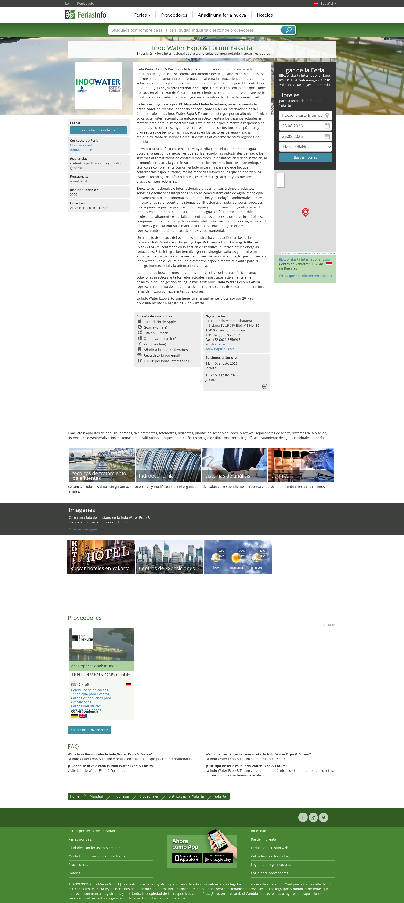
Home (74, 796)
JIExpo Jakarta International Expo (304, 259)
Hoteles (265, 15)
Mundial (96, 796)
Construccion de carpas (89, 690)
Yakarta (220, 796)
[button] (306, 212)
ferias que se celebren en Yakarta (305, 275)
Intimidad (258, 831)
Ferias (141, 15)
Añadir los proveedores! (89, 730)
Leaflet (287, 253)
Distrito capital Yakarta (186, 796)
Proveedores (174, 15)
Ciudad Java (148, 796)
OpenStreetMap (308, 253)
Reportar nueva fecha (98, 130)
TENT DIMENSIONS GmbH (100, 675)
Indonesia (121, 796)
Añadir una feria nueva (222, 15)
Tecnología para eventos (90, 694)
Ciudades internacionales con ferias (97, 856)
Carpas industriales (86, 706)
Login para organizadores (271, 864)
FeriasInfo (88, 14)
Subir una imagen (83, 529)
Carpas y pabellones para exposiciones (91, 700)
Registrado (85, 3)
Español (327, 3)
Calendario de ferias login (271, 856)
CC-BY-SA (331, 253)
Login (69, 3)
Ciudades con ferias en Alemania (94, 847)
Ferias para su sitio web (269, 847)
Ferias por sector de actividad (92, 831)
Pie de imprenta (263, 839)
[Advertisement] (202, 415)
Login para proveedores (269, 873)
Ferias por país (80, 839)
